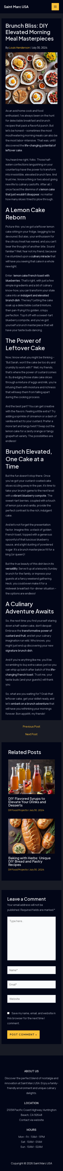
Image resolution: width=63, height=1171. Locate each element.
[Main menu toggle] (55, 6)
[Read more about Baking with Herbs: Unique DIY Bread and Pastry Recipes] (31, 836)
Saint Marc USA (16, 7)
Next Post (31, 734)
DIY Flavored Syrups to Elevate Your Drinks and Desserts (27, 801)
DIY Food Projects (18, 810)
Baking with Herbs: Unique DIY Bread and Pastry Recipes (29, 861)
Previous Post (31, 726)
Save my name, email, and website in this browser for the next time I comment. (31, 1018)
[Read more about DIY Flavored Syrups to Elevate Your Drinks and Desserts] (31, 776)
